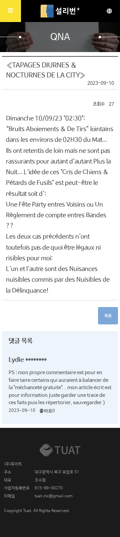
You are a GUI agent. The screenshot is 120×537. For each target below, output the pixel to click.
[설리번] (60, 11)
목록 (108, 316)
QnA (60, 37)
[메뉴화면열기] (10, 11)
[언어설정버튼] (109, 11)
